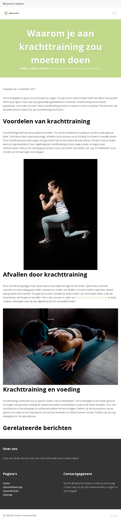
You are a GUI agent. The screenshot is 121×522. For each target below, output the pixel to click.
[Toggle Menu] (114, 13)
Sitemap (7, 494)
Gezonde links (11, 491)
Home (24, 68)
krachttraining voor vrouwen (92, 297)
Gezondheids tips (12, 487)
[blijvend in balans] (11, 13)
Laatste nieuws (39, 68)
